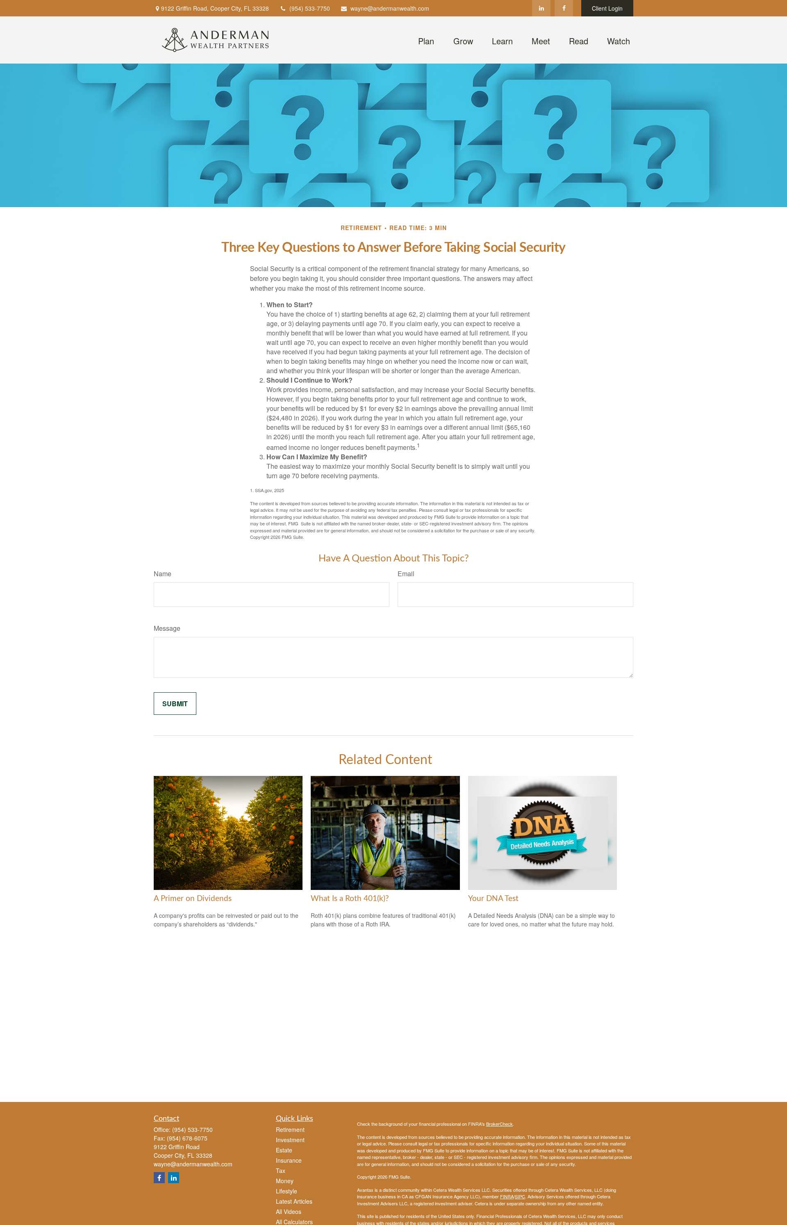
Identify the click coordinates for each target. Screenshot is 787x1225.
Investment (290, 1140)
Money (284, 1181)
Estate (284, 1150)
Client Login (607, 8)
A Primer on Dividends (193, 899)
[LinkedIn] (541, 8)
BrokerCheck (499, 1123)
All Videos (288, 1211)
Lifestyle (286, 1191)
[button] (426, 40)
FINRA (507, 1196)
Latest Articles (294, 1201)
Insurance (289, 1160)
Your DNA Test (493, 899)
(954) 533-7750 (309, 8)
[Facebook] (564, 8)
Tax (280, 1170)
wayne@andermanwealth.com (389, 8)
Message (167, 628)
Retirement (290, 1129)
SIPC (520, 1196)
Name (162, 573)
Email (406, 573)
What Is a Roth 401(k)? (350, 899)
